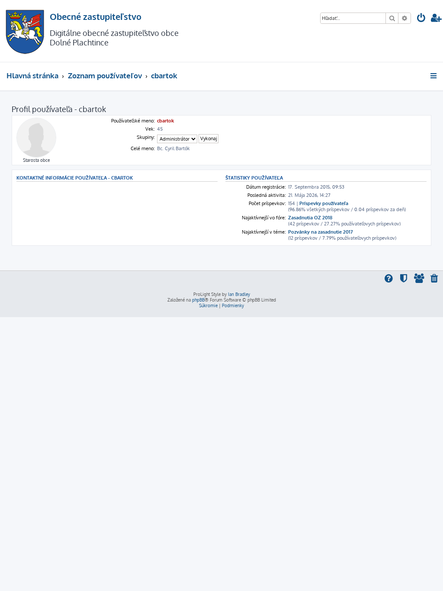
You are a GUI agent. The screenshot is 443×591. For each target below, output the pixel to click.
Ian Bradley (239, 294)
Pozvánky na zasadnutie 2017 (320, 232)
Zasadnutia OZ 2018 (310, 218)
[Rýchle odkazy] (434, 76)
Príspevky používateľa (323, 203)
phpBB (198, 299)
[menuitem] (421, 19)
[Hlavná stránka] (25, 31)
